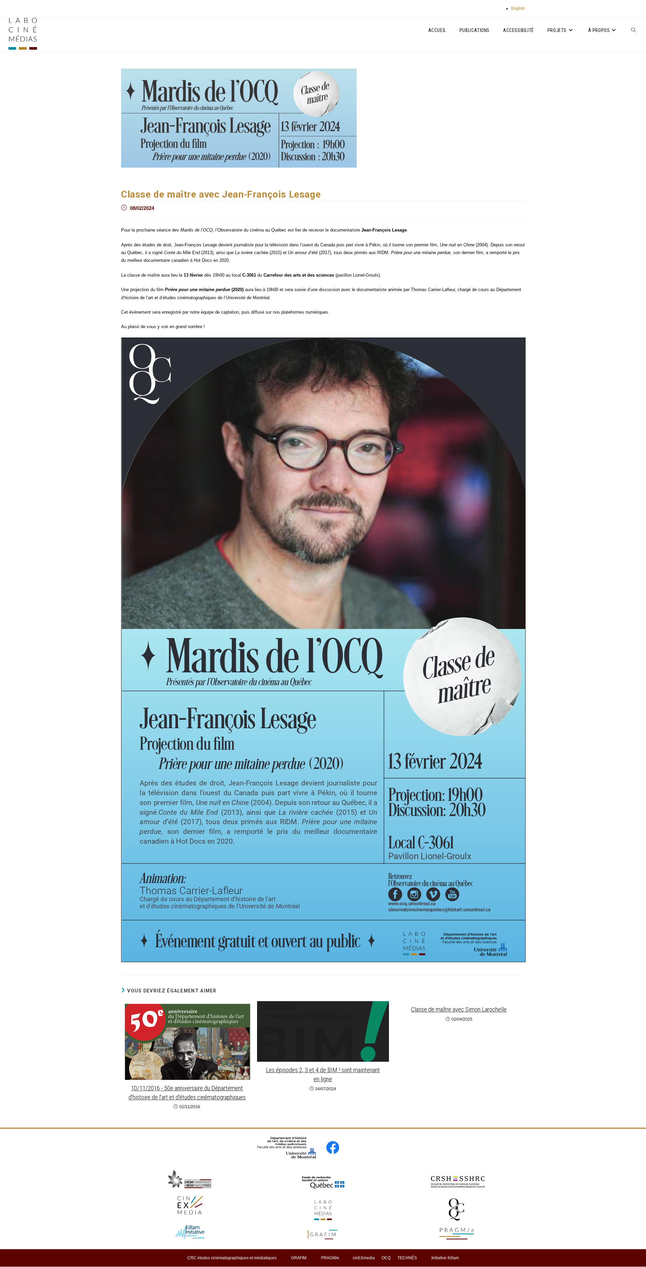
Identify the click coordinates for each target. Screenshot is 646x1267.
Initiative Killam (445, 1258)
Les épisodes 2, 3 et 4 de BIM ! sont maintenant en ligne (323, 1074)
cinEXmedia (364, 1258)
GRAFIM (299, 1258)
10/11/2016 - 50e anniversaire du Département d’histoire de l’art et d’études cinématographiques (187, 1092)
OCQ (386, 1258)
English (518, 8)
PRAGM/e (330, 1258)
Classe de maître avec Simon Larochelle (459, 1009)
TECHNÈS (407, 1258)
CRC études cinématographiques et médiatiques (232, 1258)
